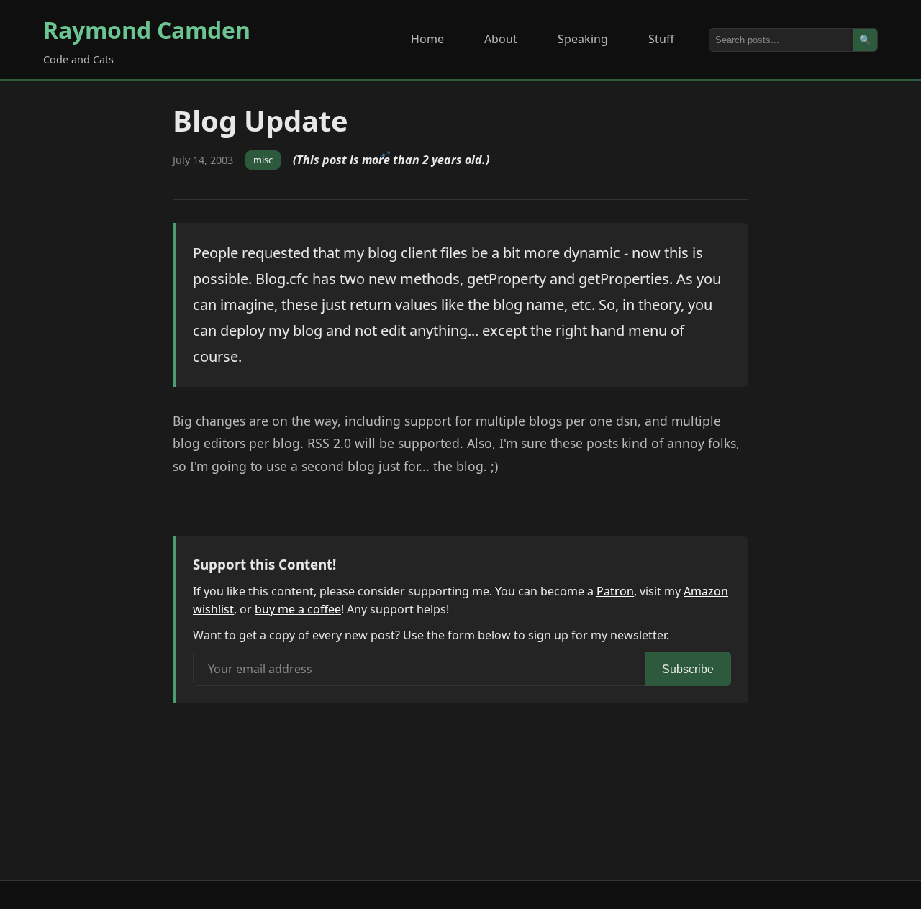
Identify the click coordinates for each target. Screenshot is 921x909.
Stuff (661, 39)
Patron (615, 591)
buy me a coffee (298, 609)
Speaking (583, 39)
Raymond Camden (146, 29)
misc (263, 159)
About (500, 39)
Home (427, 39)
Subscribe (688, 669)
